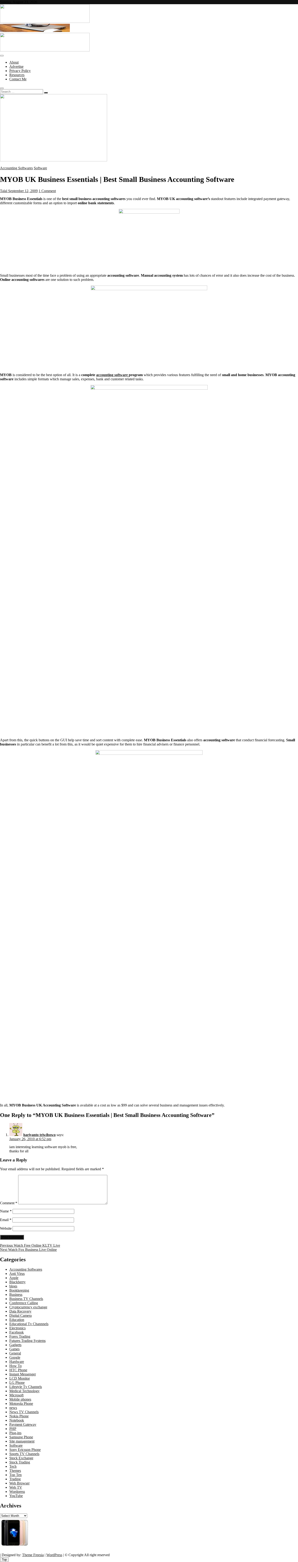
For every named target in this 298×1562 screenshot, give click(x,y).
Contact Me (18, 79)
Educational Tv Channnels (28, 1324)
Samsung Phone (21, 1437)
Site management (21, 1441)
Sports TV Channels (24, 1454)
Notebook (16, 1420)
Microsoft (16, 1395)
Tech (13, 1466)
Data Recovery (20, 1311)
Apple (13, 1278)
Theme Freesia (33, 1555)
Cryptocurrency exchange (28, 1307)
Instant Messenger (22, 1374)
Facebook (16, 1332)
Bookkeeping (19, 1290)
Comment (8, 1203)
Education (16, 1320)
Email (5, 1220)
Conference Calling (23, 1303)
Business (15, 1295)
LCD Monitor (19, 1378)
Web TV (15, 1487)
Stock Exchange (21, 1458)
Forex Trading (19, 1336)
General (15, 1353)
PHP (12, 1429)
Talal (3, 191)
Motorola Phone (21, 1403)
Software (40, 168)
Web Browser (19, 1483)
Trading (15, 1479)
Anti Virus (17, 1274)
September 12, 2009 (22, 191)
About (14, 62)
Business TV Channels (26, 1299)
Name (6, 1211)
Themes (15, 1471)
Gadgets (15, 1345)
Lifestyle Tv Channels (25, 1387)
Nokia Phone (19, 1416)
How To (15, 1366)
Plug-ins (15, 1433)
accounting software (112, 375)
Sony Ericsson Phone (25, 1450)
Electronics (17, 1328)
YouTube (16, 1496)
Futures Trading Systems (27, 1341)
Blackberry (17, 1282)
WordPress (54, 1555)
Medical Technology (24, 1391)
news (13, 1408)
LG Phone (17, 1383)
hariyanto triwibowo (39, 1135)
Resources (16, 75)
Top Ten (15, 1475)
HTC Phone (18, 1370)
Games (14, 1349)
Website (6, 1228)
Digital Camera (20, 1315)
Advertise (16, 66)
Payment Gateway (22, 1424)
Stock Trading (19, 1462)
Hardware (16, 1362)
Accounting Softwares (16, 168)
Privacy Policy (20, 71)
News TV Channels (24, 1412)
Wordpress (17, 1492)
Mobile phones (20, 1399)
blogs (13, 1286)
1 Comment (47, 191)
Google (14, 1357)
